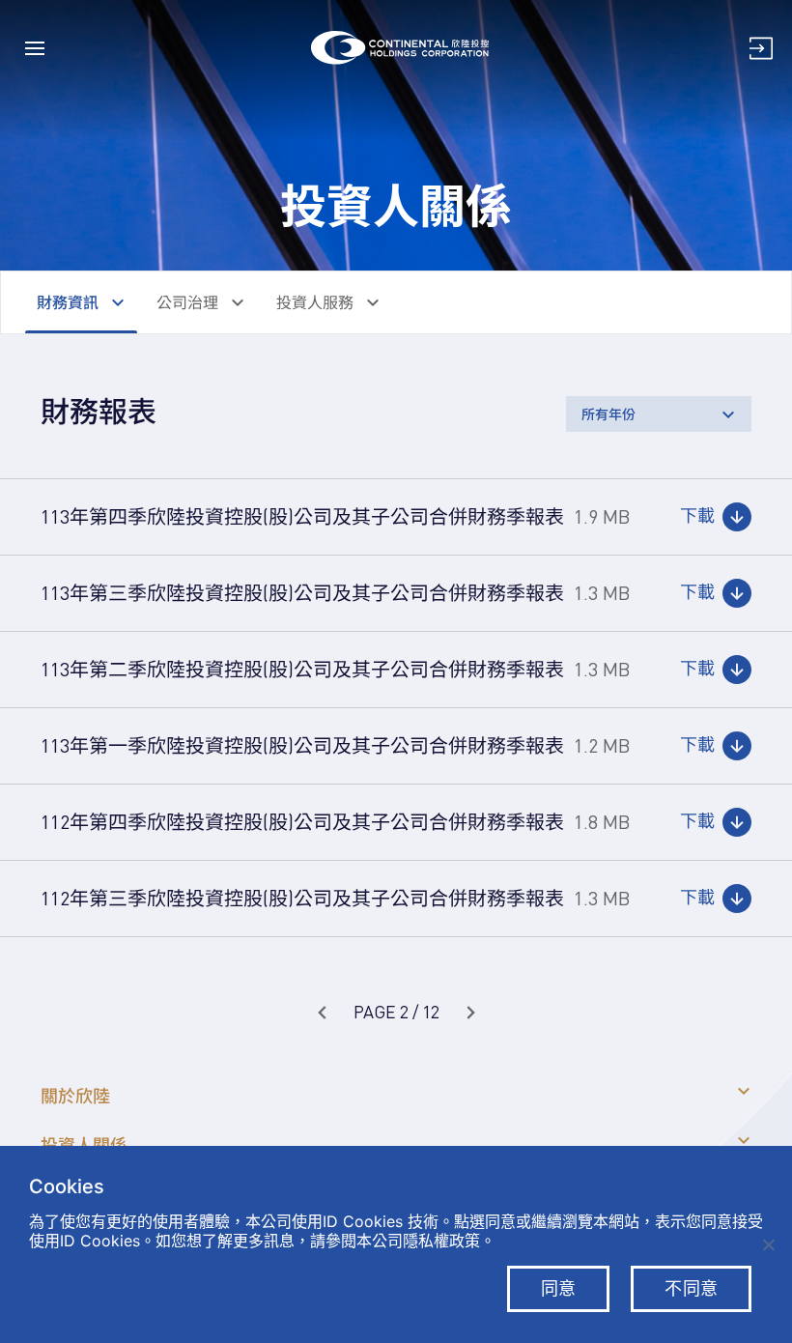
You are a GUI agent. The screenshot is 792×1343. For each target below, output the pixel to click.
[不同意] (768, 1244)
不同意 (691, 1288)
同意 (559, 1288)
